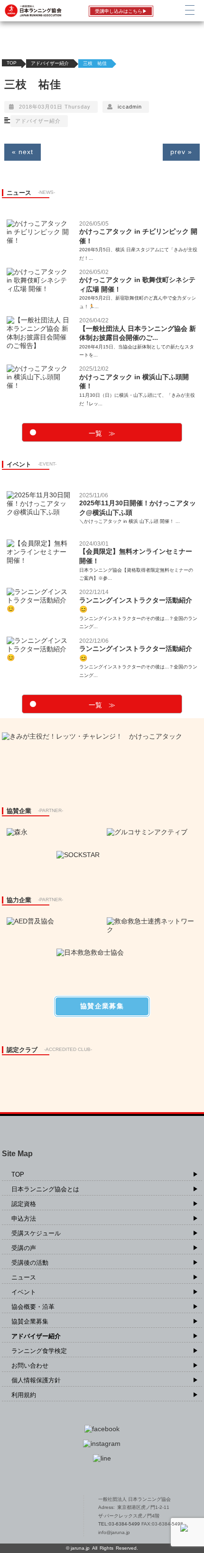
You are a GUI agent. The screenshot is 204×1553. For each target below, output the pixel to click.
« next (22, 151)
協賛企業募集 (29, 1321)
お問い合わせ (29, 1365)
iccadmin (130, 107)
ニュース (23, 1277)
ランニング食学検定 (39, 1350)
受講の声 (23, 1248)
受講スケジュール (36, 1233)
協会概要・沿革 (33, 1306)
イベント (23, 1292)
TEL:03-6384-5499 (119, 1523)
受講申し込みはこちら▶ (121, 11)
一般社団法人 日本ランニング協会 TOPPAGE (38, 1516)
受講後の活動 (29, 1262)
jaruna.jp (80, 1548)
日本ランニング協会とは (45, 1189)
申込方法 (23, 1218)
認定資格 (23, 1203)
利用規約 (23, 1394)
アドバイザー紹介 (50, 63)
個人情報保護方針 (36, 1380)
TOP (12, 62)
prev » (181, 151)
